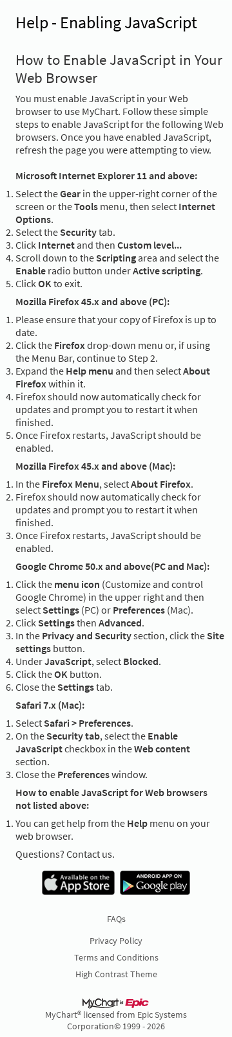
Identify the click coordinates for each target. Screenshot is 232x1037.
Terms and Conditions (116, 957)
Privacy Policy (116, 940)
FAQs (116, 919)
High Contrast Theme (116, 974)
